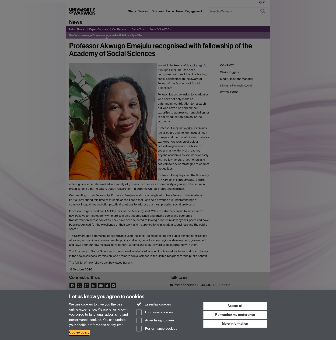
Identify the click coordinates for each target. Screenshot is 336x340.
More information (235, 324)
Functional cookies (158, 312)
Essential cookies (157, 304)
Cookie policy (79, 332)
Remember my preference (235, 315)
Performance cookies (160, 329)
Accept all (235, 306)
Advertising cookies (159, 320)
